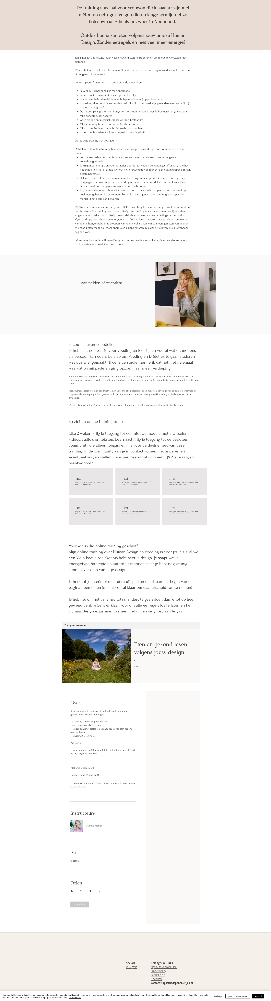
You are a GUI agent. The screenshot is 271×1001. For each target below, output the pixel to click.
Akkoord (258, 996)
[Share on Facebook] (72, 891)
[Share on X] (81, 891)
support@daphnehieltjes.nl (177, 983)
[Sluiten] (267, 996)
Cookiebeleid (158, 975)
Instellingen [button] (218, 996)
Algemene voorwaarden (164, 967)
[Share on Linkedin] (90, 891)
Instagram (131, 967)
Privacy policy (158, 971)
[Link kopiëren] (99, 891)
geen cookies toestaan (238, 996)
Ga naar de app (78, 786)
